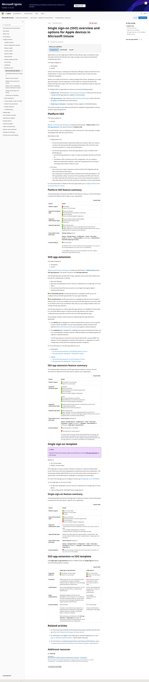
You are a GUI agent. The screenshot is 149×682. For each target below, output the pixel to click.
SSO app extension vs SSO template (136, 32)
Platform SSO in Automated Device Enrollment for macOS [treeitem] (13, 87)
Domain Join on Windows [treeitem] (12, 95)
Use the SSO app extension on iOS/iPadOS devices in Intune (69, 351)
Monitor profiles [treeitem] (8, 53)
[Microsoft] (3, 14)
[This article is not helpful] (141, 39)
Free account (142, 17)
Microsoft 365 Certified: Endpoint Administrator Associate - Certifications (67, 658)
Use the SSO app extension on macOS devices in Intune (68, 359)
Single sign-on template (58, 104)
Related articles (131, 34)
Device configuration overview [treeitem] (12, 45)
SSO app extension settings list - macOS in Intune (66, 361)
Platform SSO (55, 93)
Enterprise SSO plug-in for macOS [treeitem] (12, 91)
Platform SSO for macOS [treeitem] (12, 78)
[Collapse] (22, 22)
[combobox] (12, 25)
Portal (135, 17)
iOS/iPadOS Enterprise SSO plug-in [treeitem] (14, 74)
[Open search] (141, 13)
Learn (49, 23)
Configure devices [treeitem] (9, 42)
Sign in (145, 13)
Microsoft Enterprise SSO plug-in (76, 93)
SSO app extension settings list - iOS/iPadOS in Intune (68, 353)
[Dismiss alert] (146, 3)
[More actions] (99, 23)
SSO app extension (56, 98)
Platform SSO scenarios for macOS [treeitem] (12, 82)
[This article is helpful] (140, 39)
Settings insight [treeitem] (8, 48)
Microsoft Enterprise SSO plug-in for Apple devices (69, 632)
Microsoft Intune (57, 23)
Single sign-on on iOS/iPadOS (90, 479)
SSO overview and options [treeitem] (13, 70)
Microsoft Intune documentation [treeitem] (11, 28)
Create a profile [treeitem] (8, 51)
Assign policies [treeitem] (8, 56)
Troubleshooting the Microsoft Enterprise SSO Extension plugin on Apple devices (74, 643)
